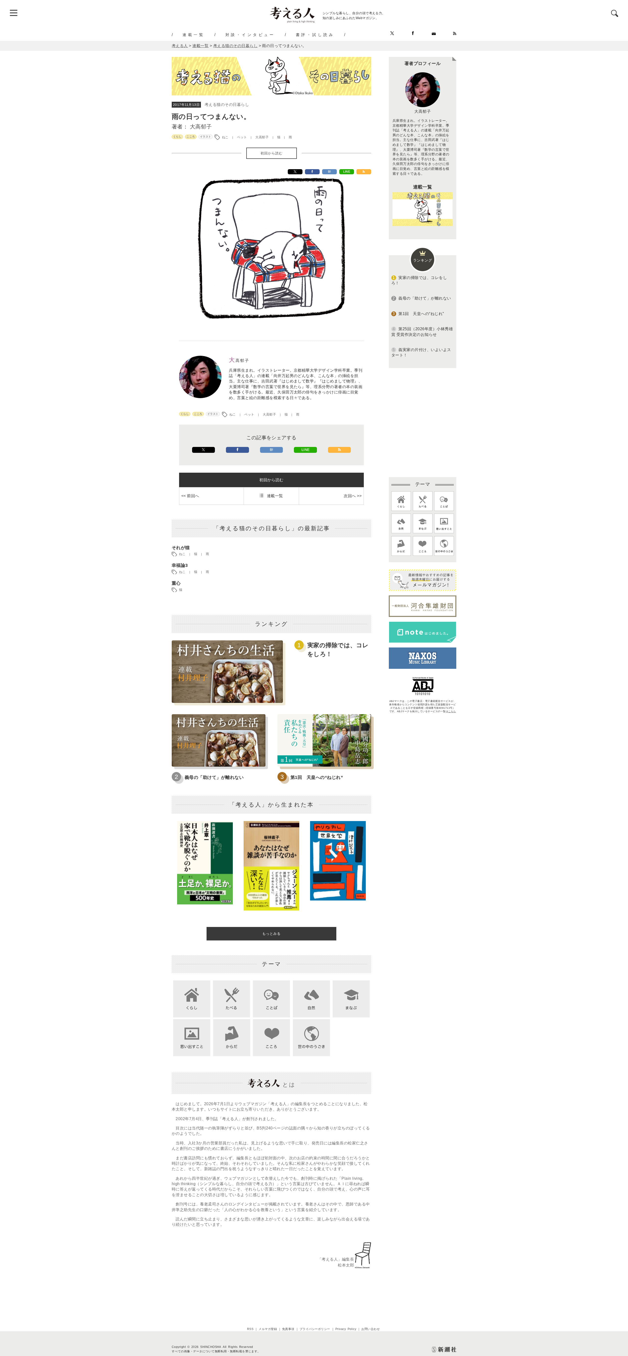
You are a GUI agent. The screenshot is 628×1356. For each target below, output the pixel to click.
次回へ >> (353, 496)
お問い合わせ (370, 1329)
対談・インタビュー (250, 34)
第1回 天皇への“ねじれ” (316, 777)
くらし (177, 136)
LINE (346, 171)
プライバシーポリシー (315, 1329)
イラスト (205, 136)
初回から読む (272, 153)
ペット (242, 137)
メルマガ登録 (268, 1329)
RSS (250, 1329)
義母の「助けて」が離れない (214, 777)
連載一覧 (194, 34)
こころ (190, 136)
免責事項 (288, 1329)
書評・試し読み (315, 34)
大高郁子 (201, 127)
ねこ (225, 137)
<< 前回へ (190, 496)
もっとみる (271, 934)
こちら (452, 711)
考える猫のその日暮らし (227, 104)
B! (329, 171)
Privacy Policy (345, 1329)
